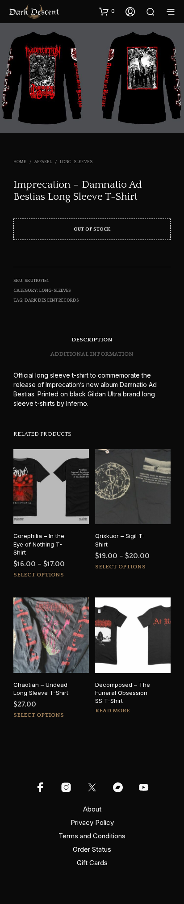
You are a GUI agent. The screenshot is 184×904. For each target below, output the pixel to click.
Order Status (92, 849)
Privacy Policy (92, 822)
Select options (38, 575)
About (92, 809)
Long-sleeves (76, 162)
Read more (112, 710)
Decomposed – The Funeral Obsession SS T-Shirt (122, 692)
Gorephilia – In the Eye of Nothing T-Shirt (38, 543)
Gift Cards (92, 862)
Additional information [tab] (92, 354)
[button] (107, 11)
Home (19, 162)
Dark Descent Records (52, 300)
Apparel (43, 162)
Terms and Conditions (92, 836)
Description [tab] (92, 339)
